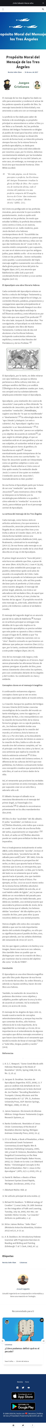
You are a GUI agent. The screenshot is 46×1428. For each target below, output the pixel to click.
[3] (20, 416)
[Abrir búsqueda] (43, 9)
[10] (14, 805)
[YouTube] (29, 1388)
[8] (32, 618)
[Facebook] (13, 1425)
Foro (27, 1382)
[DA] (7, 1322)
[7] (13, 491)
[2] (31, 342)
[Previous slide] (2, 1341)
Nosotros (32, 1413)
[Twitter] (23, 1425)
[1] (41, 316)
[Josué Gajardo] (23, 1279)
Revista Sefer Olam (15, 72)
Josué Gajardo (23, 1289)
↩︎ (15, 1073)
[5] (37, 433)
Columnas (23, 1262)
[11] (41, 831)
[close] (43, 3)
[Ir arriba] (32, 1425)
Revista (20, 1382)
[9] (29, 754)
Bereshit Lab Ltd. (36, 1416)
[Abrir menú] (3, 9)
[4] (35, 426)
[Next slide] (43, 1341)
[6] (22, 449)
